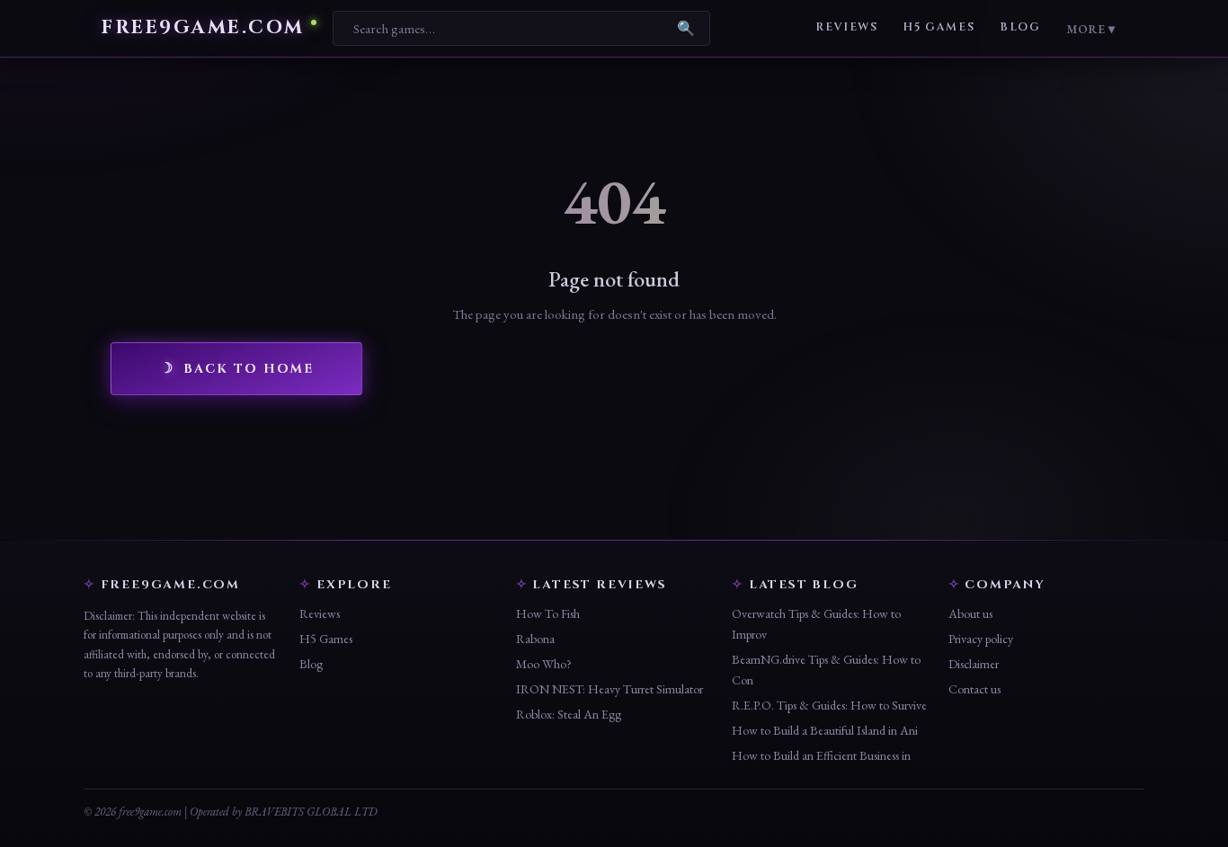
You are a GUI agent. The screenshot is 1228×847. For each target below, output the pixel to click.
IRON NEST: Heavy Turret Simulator (609, 689)
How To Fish (548, 613)
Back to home (248, 368)
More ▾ (1090, 29)
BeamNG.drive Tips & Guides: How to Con (826, 669)
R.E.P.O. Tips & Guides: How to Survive (829, 705)
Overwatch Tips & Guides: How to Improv (816, 623)
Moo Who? (544, 664)
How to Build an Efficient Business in (821, 755)
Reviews (846, 27)
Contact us (974, 689)
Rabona (535, 639)
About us (970, 613)
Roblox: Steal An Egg (568, 714)
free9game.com (203, 28)
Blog (1020, 27)
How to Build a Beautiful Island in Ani (825, 730)
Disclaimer (973, 664)
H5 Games (938, 27)
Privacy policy (980, 639)
